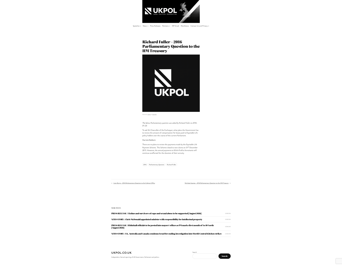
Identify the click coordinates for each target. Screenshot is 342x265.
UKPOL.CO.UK (121, 252)
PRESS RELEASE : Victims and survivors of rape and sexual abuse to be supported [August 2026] (156, 213)
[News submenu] (147, 25)
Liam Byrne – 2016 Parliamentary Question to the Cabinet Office (134, 183)
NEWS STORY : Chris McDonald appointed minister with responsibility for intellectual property (156, 219)
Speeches (154, 114)
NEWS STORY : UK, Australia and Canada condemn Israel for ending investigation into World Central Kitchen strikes (166, 233)
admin (149, 114)
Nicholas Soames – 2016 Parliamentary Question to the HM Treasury (207, 183)
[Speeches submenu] (140, 25)
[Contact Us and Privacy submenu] (208, 25)
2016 (144, 164)
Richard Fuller (171, 164)
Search (194, 252)
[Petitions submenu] (169, 25)
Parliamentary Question (156, 164)
